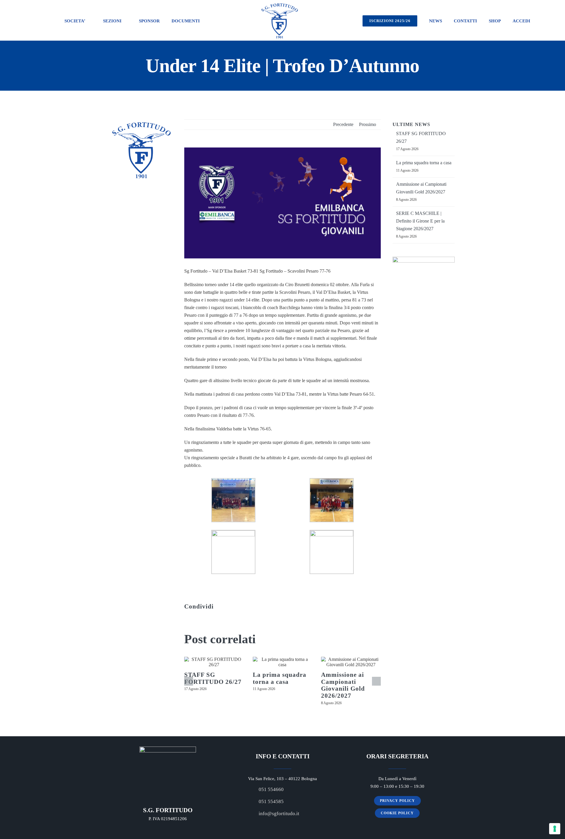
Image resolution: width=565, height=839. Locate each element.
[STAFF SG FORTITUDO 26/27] (214, 662)
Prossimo (367, 124)
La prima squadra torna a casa (279, 678)
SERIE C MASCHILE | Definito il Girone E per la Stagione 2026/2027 (420, 221)
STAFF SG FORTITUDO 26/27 (213, 678)
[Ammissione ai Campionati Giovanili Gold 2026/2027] (351, 662)
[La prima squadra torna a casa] (283, 662)
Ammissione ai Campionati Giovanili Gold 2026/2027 (343, 685)
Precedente (343, 124)
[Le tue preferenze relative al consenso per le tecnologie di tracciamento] (554, 828)
